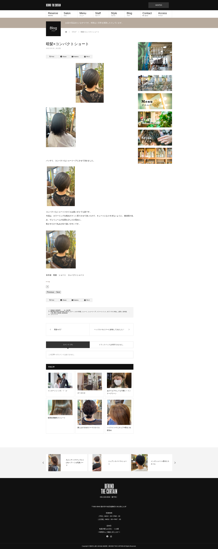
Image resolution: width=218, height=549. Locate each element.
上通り (120, 311)
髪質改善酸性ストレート (159, 462)
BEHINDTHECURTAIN (57, 311)
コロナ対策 (77, 311)
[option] (66, 462)
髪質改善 (65, 313)
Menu (82, 14)
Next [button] (175, 463)
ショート (84, 311)
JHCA (67, 311)
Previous (50, 292)
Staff (98, 14)
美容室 (59, 313)
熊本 (55, 313)
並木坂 (125, 311)
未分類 (58, 48)
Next (58, 292)
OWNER (58, 310)
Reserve (53, 14)
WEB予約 (158, 5)
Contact (147, 14)
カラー (71, 311)
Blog (129, 14)
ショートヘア (92, 311)
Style (114, 14)
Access (162, 14)
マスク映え (113, 311)
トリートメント (101, 311)
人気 (52, 313)
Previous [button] (43, 463)
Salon (67, 14)
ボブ (108, 311)
